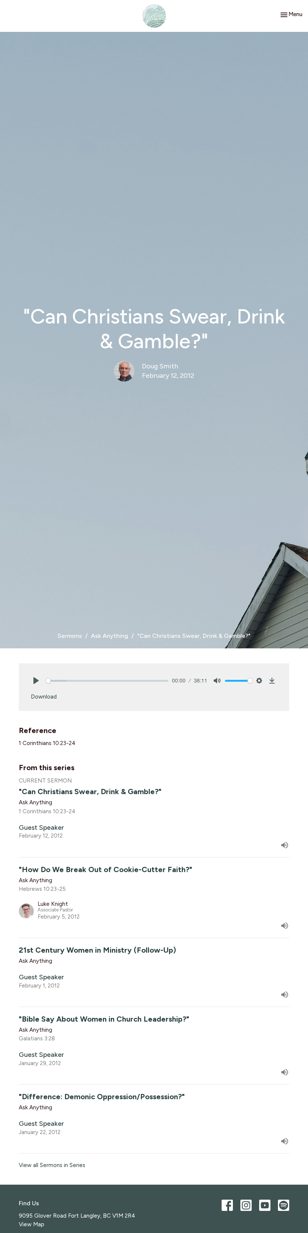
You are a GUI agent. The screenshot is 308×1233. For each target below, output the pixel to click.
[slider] (107, 680)
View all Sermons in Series (52, 1165)
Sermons (69, 635)
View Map (31, 1224)
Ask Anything (109, 635)
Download (44, 696)
